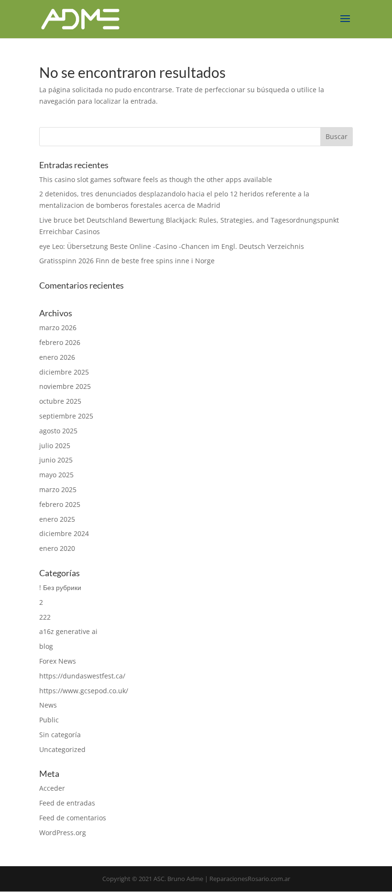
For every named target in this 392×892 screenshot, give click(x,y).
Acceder (52, 788)
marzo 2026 (57, 327)
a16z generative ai (68, 631)
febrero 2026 (59, 342)
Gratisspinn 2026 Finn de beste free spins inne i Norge (127, 260)
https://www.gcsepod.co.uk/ (83, 690)
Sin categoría (60, 734)
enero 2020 (57, 548)
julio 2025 (54, 445)
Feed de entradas (67, 802)
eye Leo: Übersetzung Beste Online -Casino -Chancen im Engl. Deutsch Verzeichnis (171, 246)
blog (46, 646)
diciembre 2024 (64, 533)
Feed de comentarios (72, 817)
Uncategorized (62, 749)
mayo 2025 (56, 474)
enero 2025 (57, 519)
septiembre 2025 (66, 415)
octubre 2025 (60, 401)
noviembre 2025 (65, 386)
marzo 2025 (57, 489)
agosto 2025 (58, 430)
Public (49, 719)
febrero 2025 (59, 504)
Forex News (57, 661)
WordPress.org (62, 832)
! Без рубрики (60, 587)
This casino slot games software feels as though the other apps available (155, 179)
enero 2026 (57, 357)
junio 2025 (56, 459)
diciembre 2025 (64, 371)
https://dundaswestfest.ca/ (82, 675)
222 (45, 617)
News (48, 704)
